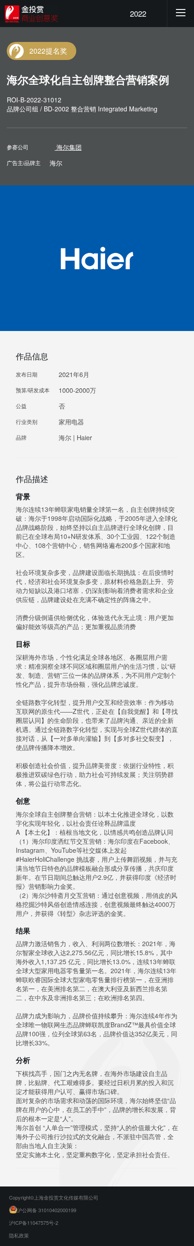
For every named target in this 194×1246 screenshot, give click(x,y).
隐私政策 (19, 1235)
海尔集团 (68, 147)
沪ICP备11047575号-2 (33, 1222)
